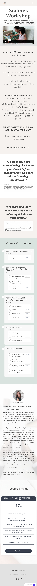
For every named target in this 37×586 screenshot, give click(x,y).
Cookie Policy (24, 574)
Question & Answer (14, 327)
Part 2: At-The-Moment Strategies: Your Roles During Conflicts (18, 268)
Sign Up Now (18, 551)
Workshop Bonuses (14, 349)
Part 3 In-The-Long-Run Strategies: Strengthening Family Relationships (17, 298)
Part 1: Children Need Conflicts (19, 251)
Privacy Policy (14, 574)
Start (27, 257)
